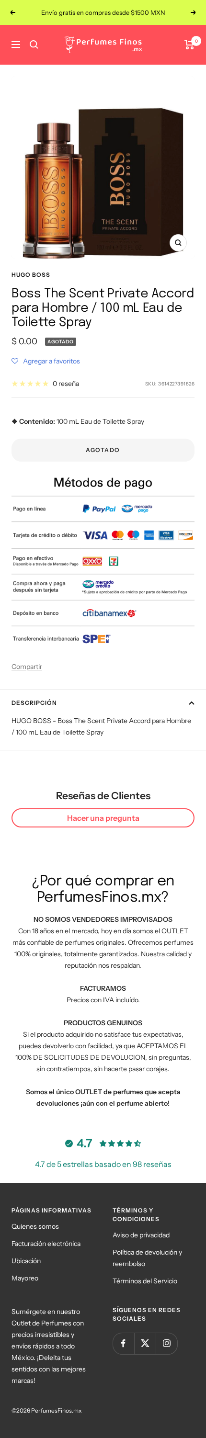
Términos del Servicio (145, 1281)
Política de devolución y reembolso (147, 1258)
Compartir (26, 666)
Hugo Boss (30, 274)
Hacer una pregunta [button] (103, 818)
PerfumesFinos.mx (56, 1410)
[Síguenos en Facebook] (123, 1343)
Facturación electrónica (45, 1243)
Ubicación (26, 1261)
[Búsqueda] (34, 44)
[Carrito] (189, 44)
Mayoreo (24, 1278)
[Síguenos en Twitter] (145, 1343)
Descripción (34, 702)
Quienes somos (35, 1226)
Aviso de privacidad (141, 1235)
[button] (45, 361)
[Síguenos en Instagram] (166, 1343)
